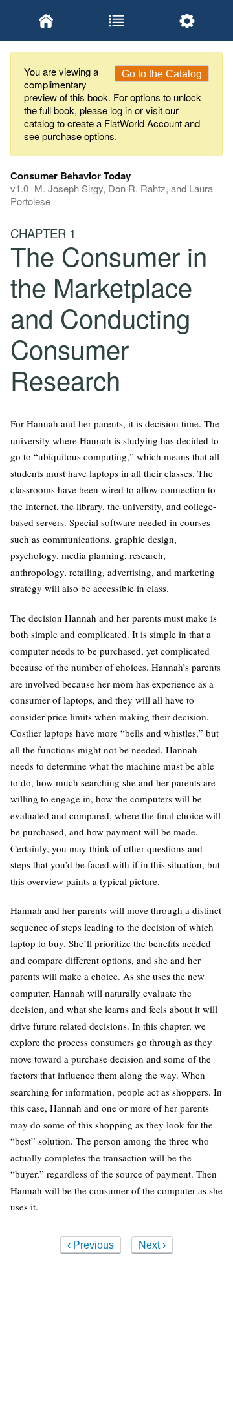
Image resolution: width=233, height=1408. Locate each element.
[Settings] (187, 20)
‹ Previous (90, 1245)
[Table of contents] (116, 20)
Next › (152, 1245)
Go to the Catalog (162, 73)
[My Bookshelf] (45, 20)
